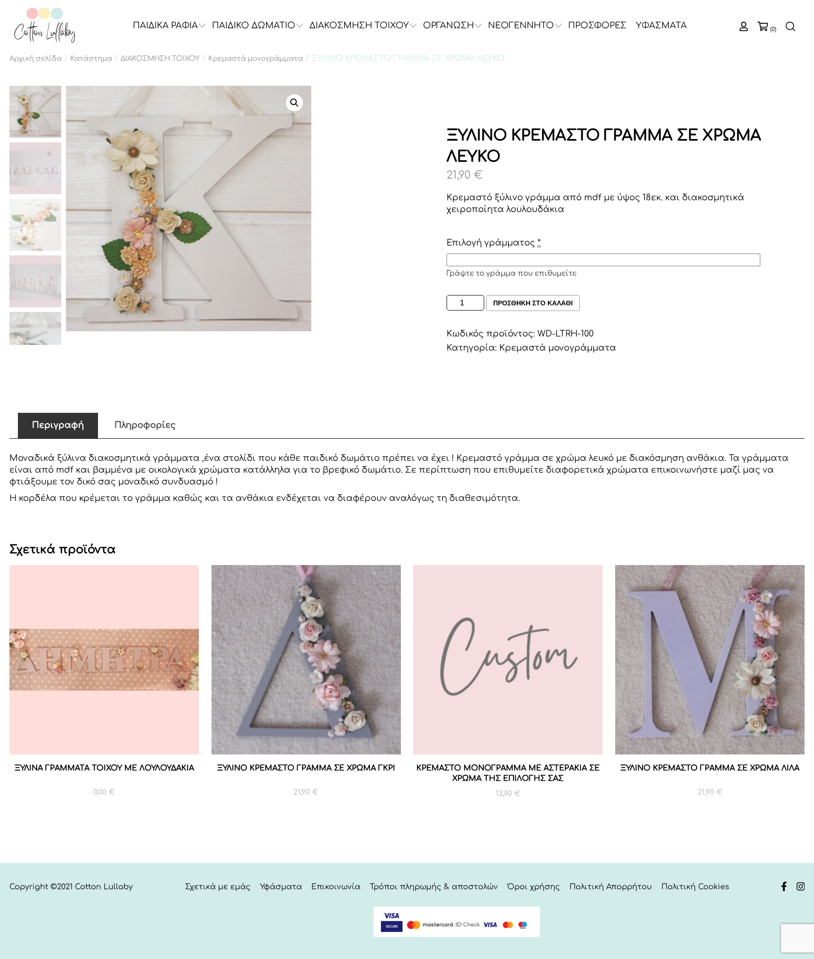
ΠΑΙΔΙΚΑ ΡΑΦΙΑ (165, 25)
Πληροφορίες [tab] (145, 425)
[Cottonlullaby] (44, 26)
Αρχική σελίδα (35, 58)
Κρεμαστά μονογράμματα (255, 58)
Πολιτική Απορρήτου (611, 887)
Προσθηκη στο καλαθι (533, 303)
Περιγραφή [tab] (58, 425)
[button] (294, 102)
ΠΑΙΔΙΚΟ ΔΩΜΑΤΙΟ (253, 25)
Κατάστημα (91, 58)
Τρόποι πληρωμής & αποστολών (434, 887)
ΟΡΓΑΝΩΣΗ (448, 25)
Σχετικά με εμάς (218, 887)
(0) (773, 29)
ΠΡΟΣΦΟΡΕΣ (597, 25)
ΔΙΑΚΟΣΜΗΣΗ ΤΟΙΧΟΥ (359, 25)
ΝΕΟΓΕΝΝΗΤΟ (521, 25)
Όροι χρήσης (533, 887)
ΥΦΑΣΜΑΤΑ (661, 25)
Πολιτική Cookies (695, 887)
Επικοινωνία (335, 887)
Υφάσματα (281, 887)
